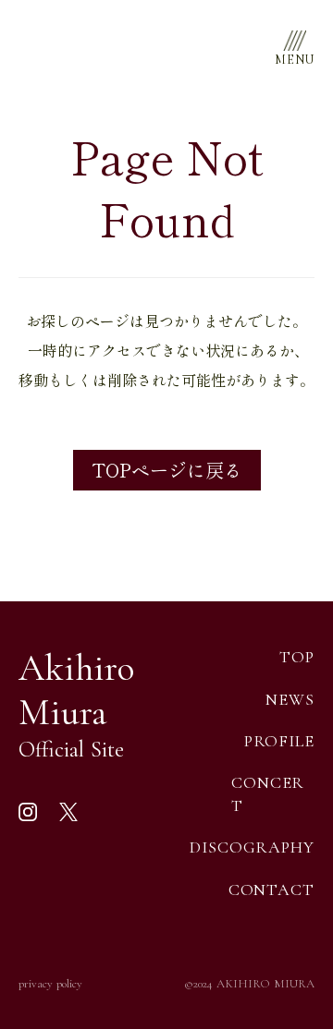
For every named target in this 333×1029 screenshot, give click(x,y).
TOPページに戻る (167, 469)
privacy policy (50, 983)
